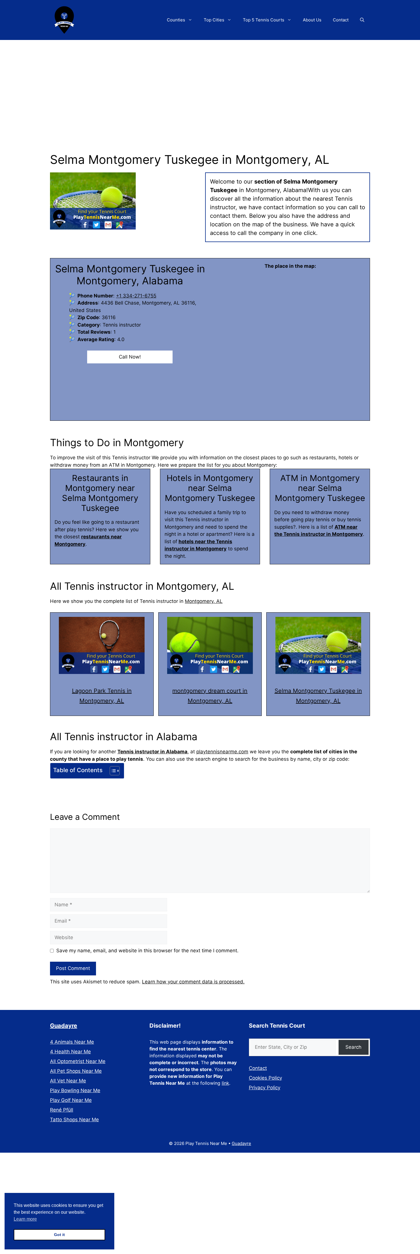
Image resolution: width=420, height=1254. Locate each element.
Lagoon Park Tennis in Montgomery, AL (102, 695)
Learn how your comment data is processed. (193, 982)
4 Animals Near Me (72, 1042)
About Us (312, 20)
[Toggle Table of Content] (111, 771)
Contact (341, 20)
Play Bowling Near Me (75, 1090)
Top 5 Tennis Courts (263, 20)
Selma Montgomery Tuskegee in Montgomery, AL (318, 695)
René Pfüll (61, 1110)
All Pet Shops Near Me (76, 1071)
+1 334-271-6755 (136, 296)
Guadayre (63, 1025)
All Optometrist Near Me (77, 1061)
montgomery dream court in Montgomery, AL (209, 695)
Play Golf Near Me (71, 1100)
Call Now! (130, 357)
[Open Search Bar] (362, 20)
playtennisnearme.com (222, 751)
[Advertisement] (210, 83)
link (225, 1083)
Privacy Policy (264, 1087)
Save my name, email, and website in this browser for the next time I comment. (147, 950)
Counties (176, 20)
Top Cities (214, 20)
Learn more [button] (25, 1219)
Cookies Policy (265, 1078)
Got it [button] (59, 1234)
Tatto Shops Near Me (74, 1119)
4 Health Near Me (70, 1051)
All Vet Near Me (68, 1081)
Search (353, 1047)
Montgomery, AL (204, 601)
